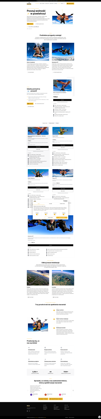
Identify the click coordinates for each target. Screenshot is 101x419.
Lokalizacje (55, 3)
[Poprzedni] (28, 390)
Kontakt (62, 3)
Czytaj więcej (32, 392)
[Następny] (73, 390)
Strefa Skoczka (52, 3)
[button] (62, 85)
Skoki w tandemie (42, 3)
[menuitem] (64, 3)
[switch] (46, 214)
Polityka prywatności (71, 417)
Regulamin (66, 417)
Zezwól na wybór (50, 217)
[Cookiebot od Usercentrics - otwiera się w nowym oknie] (63, 201)
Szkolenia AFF (55, 62)
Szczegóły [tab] (50, 203)
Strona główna (37, 3)
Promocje (59, 3)
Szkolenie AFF (47, 3)
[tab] (45, 123)
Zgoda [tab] (39, 203)
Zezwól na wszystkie (62, 217)
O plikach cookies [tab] (62, 203)
